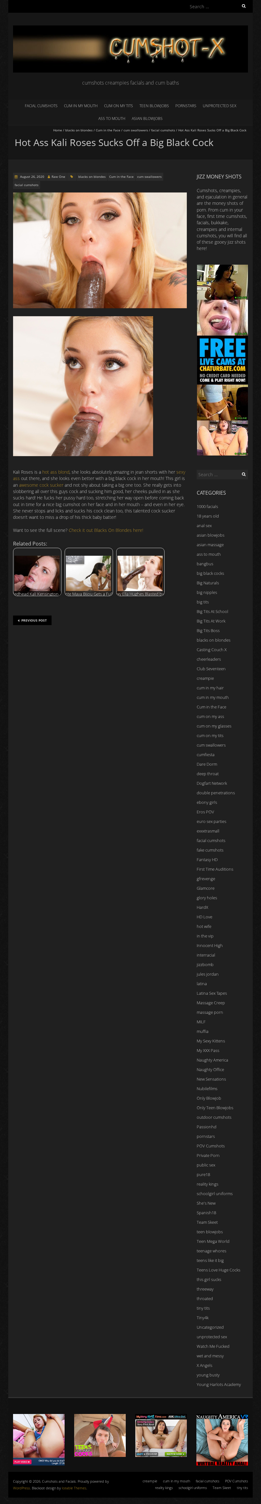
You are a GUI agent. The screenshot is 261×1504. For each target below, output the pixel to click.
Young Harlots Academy (219, 1384)
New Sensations (211, 1079)
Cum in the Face (108, 130)
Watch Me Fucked (213, 1346)
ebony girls (207, 802)
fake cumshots (210, 850)
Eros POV (205, 812)
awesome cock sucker (41, 485)
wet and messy (210, 1356)
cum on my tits (118, 105)
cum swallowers (135, 130)
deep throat (208, 773)
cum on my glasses (214, 726)
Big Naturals (208, 583)
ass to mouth (111, 118)
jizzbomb (205, 964)
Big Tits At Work (211, 621)
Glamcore (206, 888)
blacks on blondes (79, 130)
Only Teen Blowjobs (215, 1108)
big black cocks (210, 573)
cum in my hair (210, 688)
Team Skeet (207, 1222)
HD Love (204, 917)
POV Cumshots (211, 1146)
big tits (203, 602)
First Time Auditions (215, 869)
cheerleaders (209, 659)
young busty (208, 1375)
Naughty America (212, 1060)
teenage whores (211, 1251)
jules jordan (208, 974)
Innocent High (210, 945)
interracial (206, 955)
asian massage (210, 544)
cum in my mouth (81, 105)
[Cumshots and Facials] (130, 28)
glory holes (207, 898)
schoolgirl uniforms (215, 1193)
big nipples (207, 592)
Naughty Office (210, 1069)
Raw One (58, 176)
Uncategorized (210, 1327)
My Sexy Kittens (211, 1041)
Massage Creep (211, 1003)
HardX (202, 907)
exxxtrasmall (208, 831)
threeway (205, 1289)
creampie (205, 678)
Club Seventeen (211, 669)
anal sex (204, 525)
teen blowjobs (154, 105)
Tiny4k (202, 1317)
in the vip (205, 936)
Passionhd (206, 1127)
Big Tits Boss (208, 630)
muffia (202, 1031)
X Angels (204, 1365)
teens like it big (210, 1260)
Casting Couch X (212, 649)
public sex (206, 1165)
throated (205, 1298)
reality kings (207, 1184)
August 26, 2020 (31, 176)
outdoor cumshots (214, 1117)
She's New (206, 1203)
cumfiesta (206, 754)
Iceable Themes (74, 1488)
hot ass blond (55, 472)
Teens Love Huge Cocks (218, 1270)
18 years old (208, 516)
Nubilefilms (207, 1088)
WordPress (21, 1488)
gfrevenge (206, 878)
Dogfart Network (212, 783)
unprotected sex (219, 105)
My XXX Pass (208, 1050)
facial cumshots (41, 105)
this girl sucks (209, 1279)
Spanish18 (206, 1212)
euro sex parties (211, 821)
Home (57, 130)
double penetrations (216, 793)
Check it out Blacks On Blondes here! (106, 530)
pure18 (203, 1174)
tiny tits (203, 1308)
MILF (201, 1022)
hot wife (204, 926)
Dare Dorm (207, 764)
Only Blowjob (209, 1098)
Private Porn (208, 1155)
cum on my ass (210, 716)
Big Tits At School (212, 611)
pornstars (185, 105)
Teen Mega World (213, 1241)
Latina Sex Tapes (212, 993)
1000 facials (207, 506)
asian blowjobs (147, 118)
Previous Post (34, 620)
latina (202, 983)
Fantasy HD (207, 859)
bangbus (205, 564)
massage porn (210, 1012)
